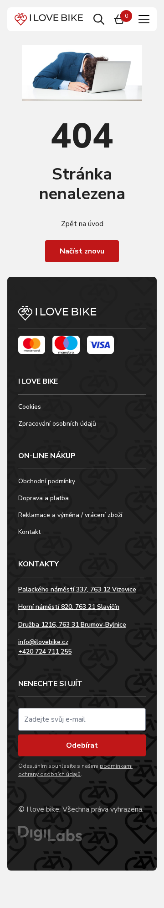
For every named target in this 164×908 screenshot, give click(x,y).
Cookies (29, 406)
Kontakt (29, 532)
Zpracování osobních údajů (57, 423)
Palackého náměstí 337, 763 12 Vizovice (77, 589)
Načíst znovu (82, 251)
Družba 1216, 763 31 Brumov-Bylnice (72, 624)
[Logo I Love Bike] (49, 19)
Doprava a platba (43, 498)
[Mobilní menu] (143, 19)
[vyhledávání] (98, 19)
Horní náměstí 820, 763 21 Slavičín (68, 606)
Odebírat (82, 745)
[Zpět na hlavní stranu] (82, 317)
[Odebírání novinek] (82, 719)
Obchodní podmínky (46, 481)
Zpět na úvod (82, 224)
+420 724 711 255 (45, 651)
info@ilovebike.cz (43, 642)
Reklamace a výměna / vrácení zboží (70, 515)
